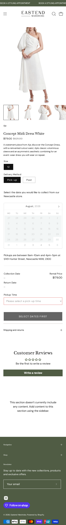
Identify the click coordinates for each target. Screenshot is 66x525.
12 (8, 166)
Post (29, 179)
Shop (5, 455)
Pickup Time (10, 294)
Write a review (33, 373)
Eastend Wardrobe (18, 515)
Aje (4, 125)
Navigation (7, 445)
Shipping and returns (13, 330)
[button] (53, 13)
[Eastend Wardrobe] (33, 14)
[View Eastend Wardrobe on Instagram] (5, 498)
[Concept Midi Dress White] (11, 112)
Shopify (41, 515)
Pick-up (12, 179)
